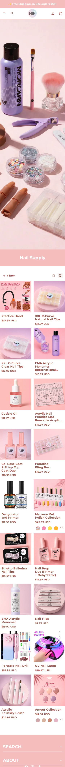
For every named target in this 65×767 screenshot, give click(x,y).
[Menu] (4, 13)
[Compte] (53, 13)
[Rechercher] (12, 13)
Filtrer (11, 275)
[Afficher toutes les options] (61, 527)
